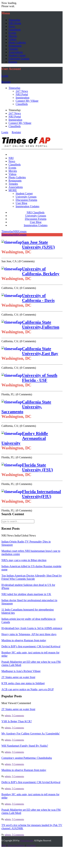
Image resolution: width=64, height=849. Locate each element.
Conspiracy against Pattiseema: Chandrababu (26, 757)
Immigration (22, 97)
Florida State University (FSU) (37, 467)
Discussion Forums (26, 199)
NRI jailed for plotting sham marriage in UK (26, 594)
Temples (13, 48)
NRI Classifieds (35, 212)
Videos (12, 39)
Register (6, 81)
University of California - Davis (38, 298)
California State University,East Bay (40, 351)
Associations (16, 52)
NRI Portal (22, 94)
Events (12, 32)
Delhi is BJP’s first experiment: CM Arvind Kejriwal (30, 646)
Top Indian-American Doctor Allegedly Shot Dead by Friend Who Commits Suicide (31, 577)
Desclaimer (31, 845)
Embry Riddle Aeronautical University (24, 438)
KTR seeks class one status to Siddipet (23, 683)
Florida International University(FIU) (41, 494)
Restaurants (15, 45)
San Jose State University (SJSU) (38, 244)
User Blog (21, 203)
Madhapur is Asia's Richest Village (21, 671)
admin (8, 715)
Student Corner (17, 55)
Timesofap (14, 19)
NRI (11, 158)
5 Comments (18, 715)
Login (4, 75)
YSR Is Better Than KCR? (16, 721)
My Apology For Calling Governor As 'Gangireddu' (30, 733)
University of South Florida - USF (39, 377)
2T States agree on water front (18, 677)
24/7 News (22, 91)
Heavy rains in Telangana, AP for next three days (28, 634)
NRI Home (15, 23)
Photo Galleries (17, 42)
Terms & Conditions (16, 845)
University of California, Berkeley (40, 271)
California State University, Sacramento (26, 407)
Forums (13, 61)
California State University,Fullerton (40, 324)
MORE (13, 190)
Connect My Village (27, 100)
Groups (22, 231)
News (12, 26)
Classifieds (15, 29)
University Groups (19, 58)
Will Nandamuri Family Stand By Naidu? (24, 745)
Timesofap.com (26, 840)
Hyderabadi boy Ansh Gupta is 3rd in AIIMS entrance (31, 628)
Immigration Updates (27, 206)
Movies (13, 36)
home (3, 845)
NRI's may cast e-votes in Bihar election (23, 560)
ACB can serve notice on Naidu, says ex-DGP (27, 689)
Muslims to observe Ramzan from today (23, 640)
